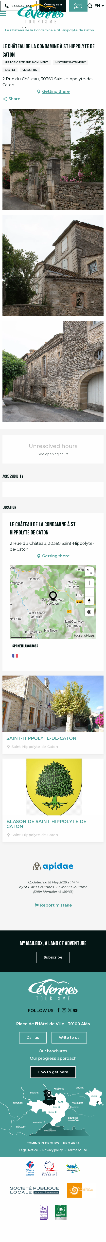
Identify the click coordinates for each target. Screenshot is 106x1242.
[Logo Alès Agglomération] (73, 1168)
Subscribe (53, 957)
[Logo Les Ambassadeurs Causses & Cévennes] (44, 1212)
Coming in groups (42, 1143)
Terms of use (77, 1150)
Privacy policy (52, 1150)
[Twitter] (69, 1010)
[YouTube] (75, 1010)
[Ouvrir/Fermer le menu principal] (3, 13)
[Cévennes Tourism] (40, 13)
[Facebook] (58, 1010)
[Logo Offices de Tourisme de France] (30, 1168)
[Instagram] (64, 1010)
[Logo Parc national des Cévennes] (81, 1190)
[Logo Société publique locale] (35, 1190)
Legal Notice (28, 1150)
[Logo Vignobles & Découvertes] (61, 1212)
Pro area (71, 1143)
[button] (90, 5)
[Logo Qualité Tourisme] (50, 1168)
